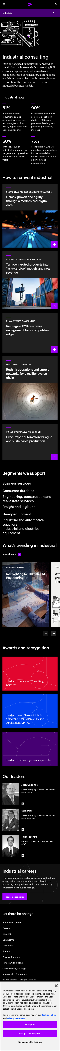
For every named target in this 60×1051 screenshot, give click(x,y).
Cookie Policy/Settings (14, 968)
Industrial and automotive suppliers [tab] (23, 522)
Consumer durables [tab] (18, 490)
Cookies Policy (48, 1015)
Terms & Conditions (12, 962)
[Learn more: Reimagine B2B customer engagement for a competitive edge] (30, 333)
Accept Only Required (30, 1034)
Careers (6, 928)
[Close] (56, 985)
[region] (30, 1016)
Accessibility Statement (14, 974)
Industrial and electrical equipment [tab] (21, 530)
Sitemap (6, 951)
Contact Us (8, 939)
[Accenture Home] (30, 4)
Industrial (7, 12)
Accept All (30, 1025)
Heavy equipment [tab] (16, 514)
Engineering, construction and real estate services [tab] (26, 498)
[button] (14, 896)
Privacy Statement (11, 956)
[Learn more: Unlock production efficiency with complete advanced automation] (30, 442)
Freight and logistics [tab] (18, 506)
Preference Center (11, 922)
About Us (7, 933)
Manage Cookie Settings (30, 1042)
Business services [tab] (16, 483)
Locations (7, 945)
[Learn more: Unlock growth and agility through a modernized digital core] (30, 216)
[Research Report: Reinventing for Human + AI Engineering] (25, 594)
